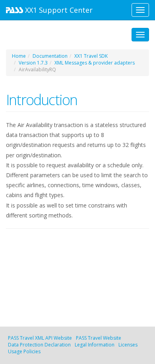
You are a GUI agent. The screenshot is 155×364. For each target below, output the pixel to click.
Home (19, 56)
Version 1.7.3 (33, 62)
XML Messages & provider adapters (94, 62)
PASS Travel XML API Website (40, 338)
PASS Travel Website (98, 338)
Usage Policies (24, 351)
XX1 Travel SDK (91, 56)
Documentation (50, 56)
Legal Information (94, 344)
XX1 (58, 10)
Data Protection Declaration (39, 344)
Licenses (128, 344)
